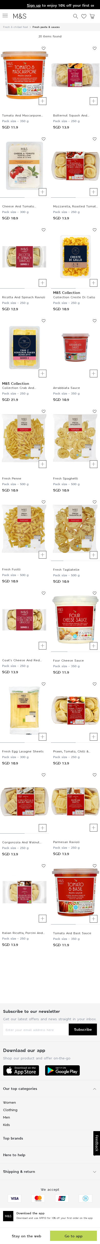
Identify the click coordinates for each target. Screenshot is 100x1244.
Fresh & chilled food (15, 27)
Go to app (74, 1236)
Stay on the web (26, 1236)
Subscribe (83, 1029)
